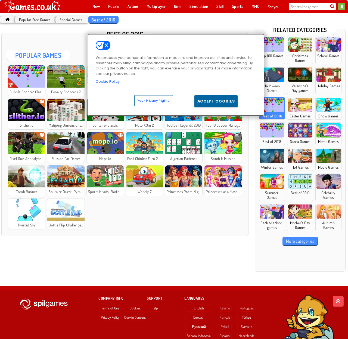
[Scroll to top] (338, 301)
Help (154, 308)
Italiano (225, 308)
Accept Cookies (216, 101)
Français (225, 317)
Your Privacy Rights (153, 100)
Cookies (135, 308)
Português (247, 308)
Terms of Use (110, 308)
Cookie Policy (108, 81)
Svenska (246, 326)
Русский (199, 326)
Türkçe (246, 317)
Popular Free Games (34, 19)
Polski (225, 326)
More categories (300, 241)
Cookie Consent (135, 317)
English (199, 308)
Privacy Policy (110, 317)
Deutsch (198, 317)
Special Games (71, 19)
